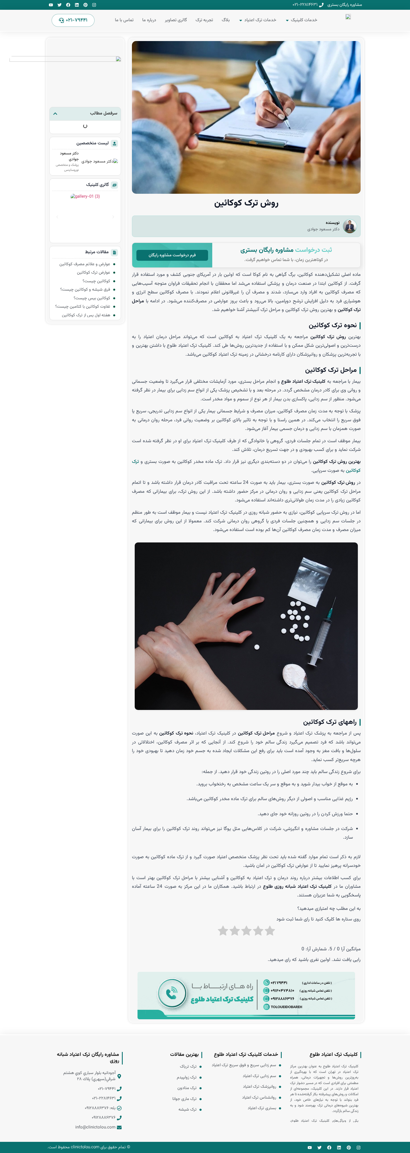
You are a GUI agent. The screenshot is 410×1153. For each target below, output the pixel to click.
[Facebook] (68, 5)
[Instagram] (94, 5)
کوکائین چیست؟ (96, 281)
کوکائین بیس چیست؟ (92, 298)
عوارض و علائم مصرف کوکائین (84, 264)
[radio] (270, 934)
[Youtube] (51, 5)
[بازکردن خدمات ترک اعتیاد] (240, 20)
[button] (55, 113)
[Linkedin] (77, 5)
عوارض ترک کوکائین (93, 272)
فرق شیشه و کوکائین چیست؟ (85, 289)
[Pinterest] (85, 5)
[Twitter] (59, 5)
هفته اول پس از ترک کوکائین (86, 315)
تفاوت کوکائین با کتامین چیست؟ (82, 306)
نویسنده (332, 223)
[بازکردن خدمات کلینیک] (287, 20)
